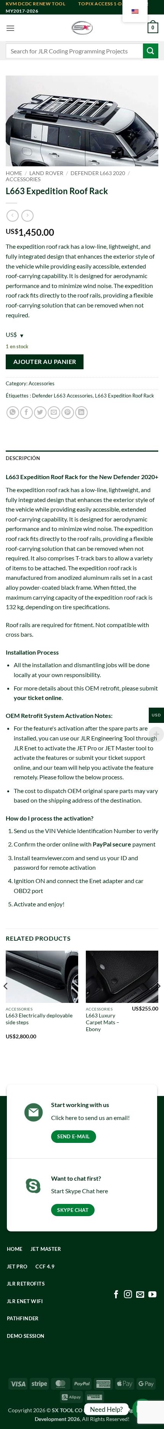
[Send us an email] (140, 1295)
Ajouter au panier (44, 361)
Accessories (23, 179)
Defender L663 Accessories (62, 396)
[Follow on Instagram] (128, 1295)
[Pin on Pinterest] (67, 412)
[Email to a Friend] (54, 412)
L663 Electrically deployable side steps (39, 1018)
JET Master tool (125, 748)
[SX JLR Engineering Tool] (82, 27)
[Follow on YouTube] (152, 1295)
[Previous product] (27, 216)
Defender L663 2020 (98, 173)
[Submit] (150, 50)
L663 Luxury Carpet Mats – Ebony (102, 1022)
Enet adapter (106, 880)
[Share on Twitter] (40, 412)
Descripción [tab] (23, 458)
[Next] (157, 1001)
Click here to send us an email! (90, 1117)
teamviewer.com (52, 857)
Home (14, 173)
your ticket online (38, 697)
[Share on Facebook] (26, 412)
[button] (10, 28)
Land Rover (46, 173)
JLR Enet (25, 748)
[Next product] (12, 216)
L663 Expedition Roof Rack (124, 396)
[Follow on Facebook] (116, 1295)
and (42, 3)
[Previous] (6, 1001)
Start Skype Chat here (79, 1190)
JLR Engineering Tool (107, 738)
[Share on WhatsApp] (12, 412)
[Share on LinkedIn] (81, 412)
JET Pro (87, 748)
